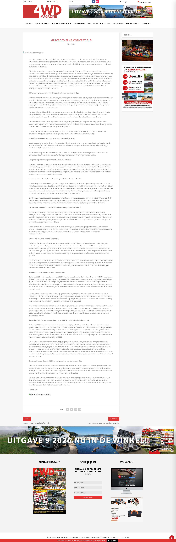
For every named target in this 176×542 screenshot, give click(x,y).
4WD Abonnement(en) (60, 23)
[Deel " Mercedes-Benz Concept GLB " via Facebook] (68, 409)
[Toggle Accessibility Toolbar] (171, 537)
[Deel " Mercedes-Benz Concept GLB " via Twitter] (72, 409)
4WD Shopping (132, 23)
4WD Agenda (93, 23)
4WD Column (105, 23)
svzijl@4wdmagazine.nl (91, 537)
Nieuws (28, 23)
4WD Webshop (118, 23)
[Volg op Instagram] (97, 1)
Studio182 (125, 537)
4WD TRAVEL (28, 2)
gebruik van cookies (99, 540)
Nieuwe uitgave (41, 23)
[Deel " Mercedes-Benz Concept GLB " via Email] (80, 409)
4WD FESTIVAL (51, 2)
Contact (145, 23)
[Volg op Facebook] (93, 1)
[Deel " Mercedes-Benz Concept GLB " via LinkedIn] (76, 409)
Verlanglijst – (125, 2)
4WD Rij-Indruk (79, 23)
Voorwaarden (113, 537)
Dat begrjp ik (112, 540)
